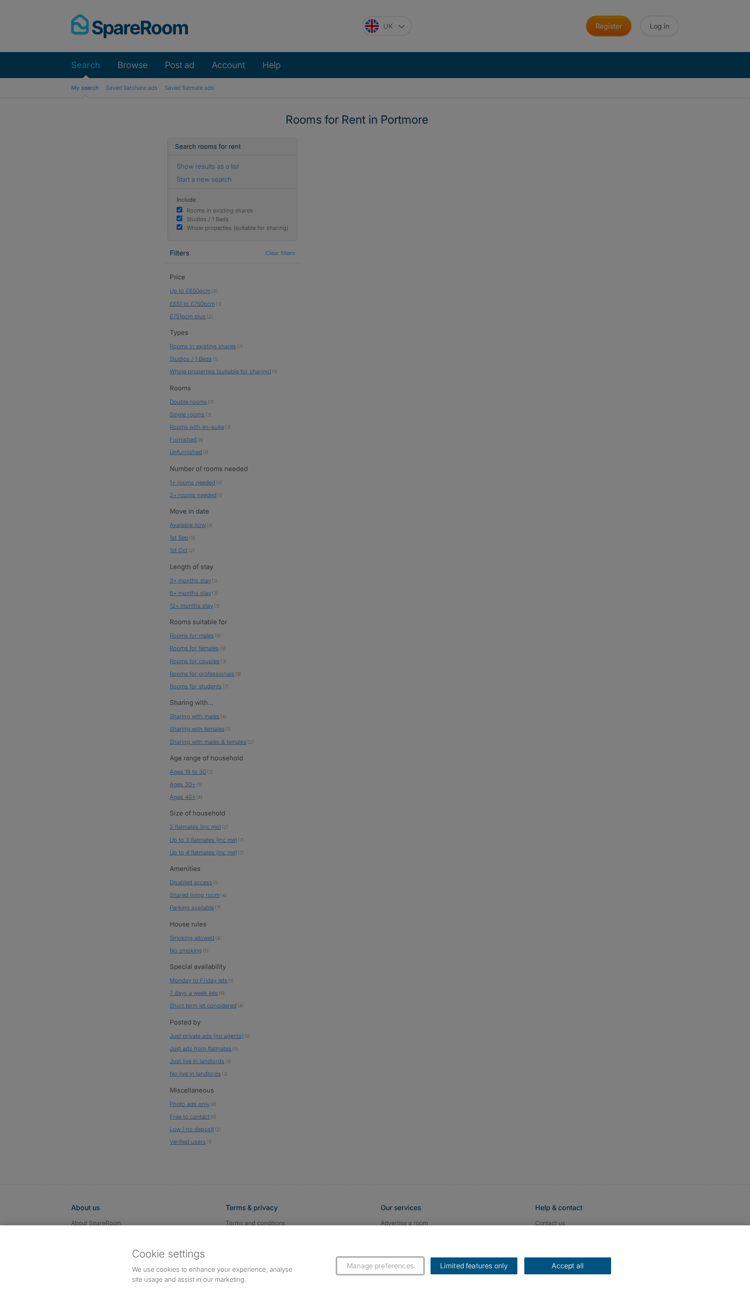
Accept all (568, 1265)
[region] (375, 1265)
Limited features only (474, 1265)
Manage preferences (380, 1265)
